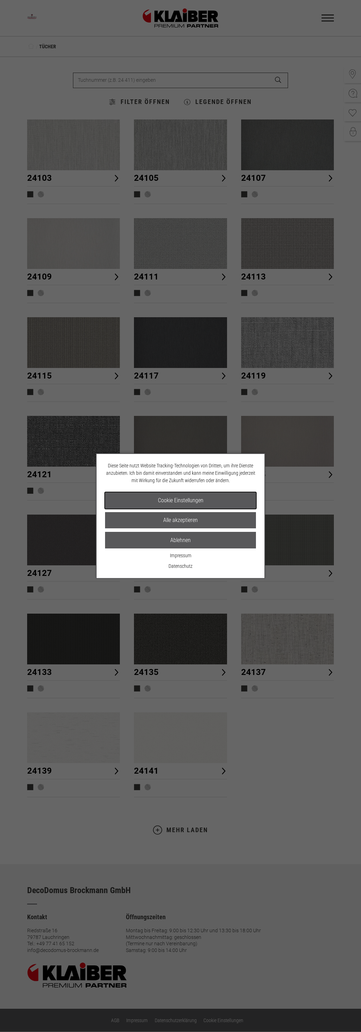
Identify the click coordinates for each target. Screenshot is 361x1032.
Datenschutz (180, 566)
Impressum (180, 555)
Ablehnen (180, 540)
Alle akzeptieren (180, 520)
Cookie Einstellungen (180, 500)
